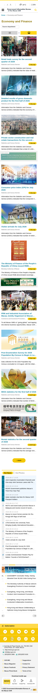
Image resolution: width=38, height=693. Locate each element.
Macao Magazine (9, 664)
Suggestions (26, 660)
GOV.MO (7, 660)
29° (24, 5)
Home (3, 15)
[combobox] (10, 26)
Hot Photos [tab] (20, 473)
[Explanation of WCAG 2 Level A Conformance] (33, 689)
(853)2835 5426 (23, 654)
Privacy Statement (28, 667)
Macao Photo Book (10, 671)
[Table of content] (2, 10)
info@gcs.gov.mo (10, 652)
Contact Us (26, 664)
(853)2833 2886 (10, 654)
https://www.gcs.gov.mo (12, 650)
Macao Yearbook (10, 667)
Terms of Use (26, 671)
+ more (33, 615)
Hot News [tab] (8, 473)
